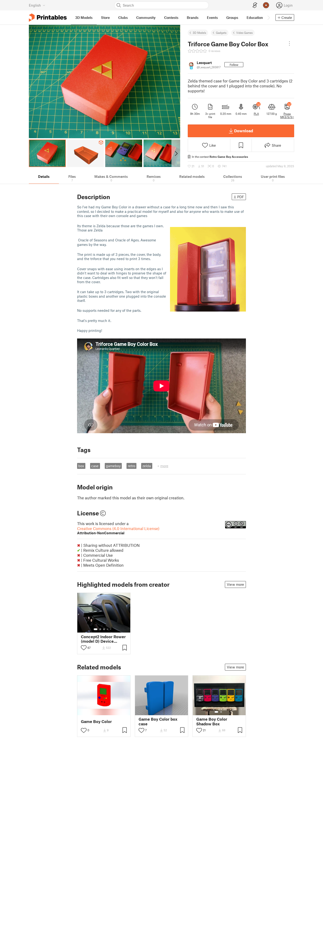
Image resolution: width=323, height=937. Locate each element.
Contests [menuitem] (171, 17)
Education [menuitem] (255, 17)
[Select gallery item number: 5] (111, 629)
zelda (146, 466)
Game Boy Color (96, 721)
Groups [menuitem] (232, 17)
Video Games (244, 32)
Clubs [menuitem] (123, 17)
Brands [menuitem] (192, 17)
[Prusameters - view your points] (266, 5)
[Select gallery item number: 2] (100, 629)
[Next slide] (175, 153)
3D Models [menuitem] (83, 17)
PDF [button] (240, 197)
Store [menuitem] (105, 17)
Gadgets (221, 32)
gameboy (113, 466)
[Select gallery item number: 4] (108, 629)
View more (235, 584)
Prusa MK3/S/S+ (287, 115)
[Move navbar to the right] (268, 17)
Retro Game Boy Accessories (229, 156)
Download (243, 130)
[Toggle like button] (84, 647)
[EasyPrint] (254, 5)
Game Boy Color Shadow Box (211, 721)
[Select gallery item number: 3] (104, 629)
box (81, 466)
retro (131, 466)
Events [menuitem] (212, 17)
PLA (256, 113)
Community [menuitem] (146, 17)
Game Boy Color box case (158, 721)
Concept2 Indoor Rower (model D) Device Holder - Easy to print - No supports (103, 638)
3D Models (199, 32)
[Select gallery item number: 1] (95, 629)
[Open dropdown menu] (289, 43)
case (95, 466)
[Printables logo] (48, 17)
